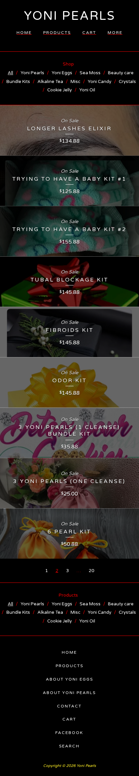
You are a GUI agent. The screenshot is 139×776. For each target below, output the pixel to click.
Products (57, 32)
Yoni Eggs (62, 73)
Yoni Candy (99, 81)
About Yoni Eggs (69, 679)
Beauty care (121, 73)
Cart (89, 32)
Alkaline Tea (50, 81)
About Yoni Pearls (69, 692)
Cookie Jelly (59, 90)
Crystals (127, 81)
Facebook (69, 732)
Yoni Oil (87, 90)
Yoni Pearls (69, 16)
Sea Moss (90, 73)
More (115, 32)
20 (91, 570)
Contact (69, 706)
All (10, 73)
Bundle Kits (18, 81)
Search (69, 746)
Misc (75, 81)
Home (24, 32)
